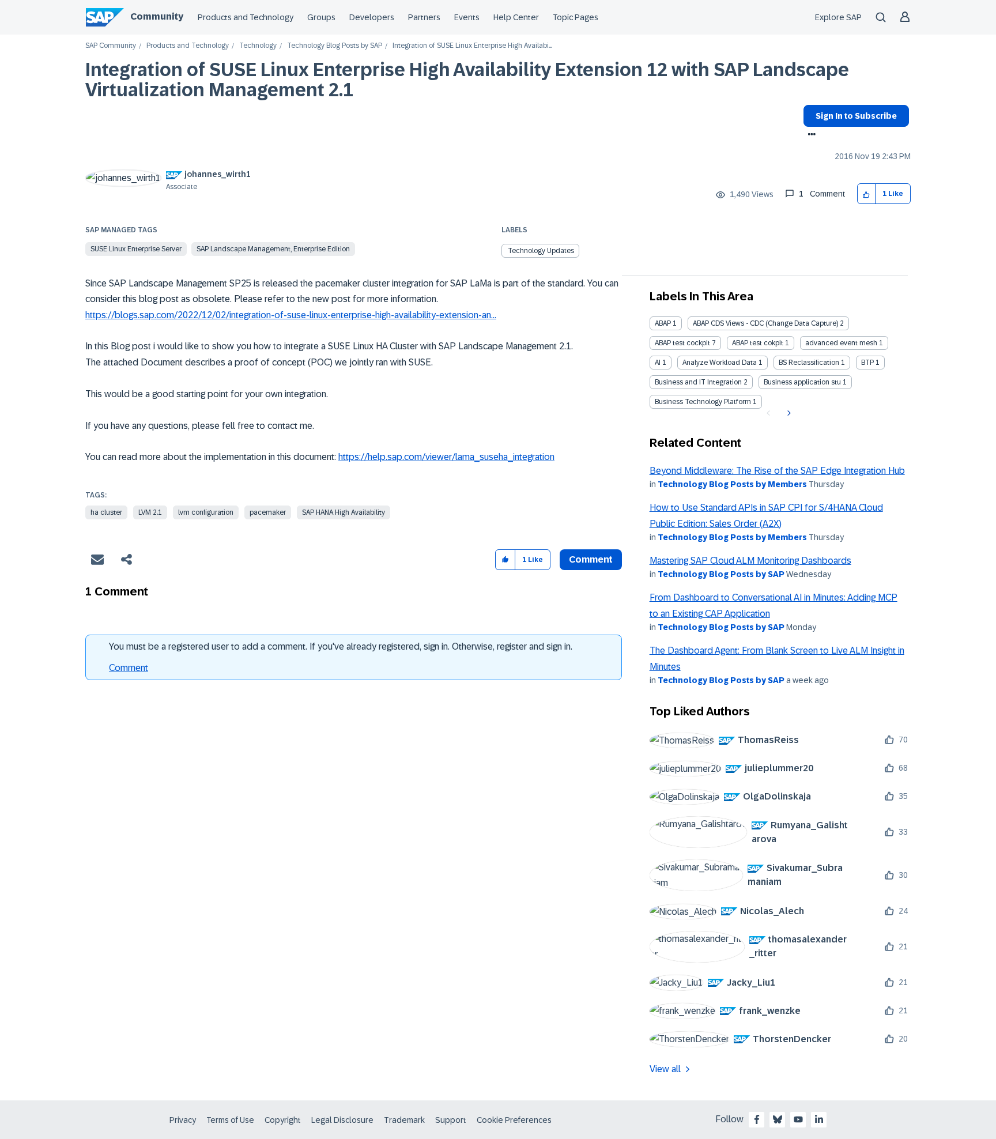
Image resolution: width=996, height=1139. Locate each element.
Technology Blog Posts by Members (732, 484)
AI (658, 363)
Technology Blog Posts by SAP (334, 46)
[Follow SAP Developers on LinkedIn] (819, 1119)
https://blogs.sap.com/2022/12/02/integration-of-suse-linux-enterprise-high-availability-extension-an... (290, 315)
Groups (321, 17)
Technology (258, 46)
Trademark (404, 1120)
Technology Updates (541, 251)
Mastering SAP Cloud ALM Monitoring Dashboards (750, 560)
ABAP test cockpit (682, 343)
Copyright (283, 1120)
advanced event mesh (841, 343)
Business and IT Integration (698, 382)
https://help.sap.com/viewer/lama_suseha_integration (446, 457)
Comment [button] (591, 559)
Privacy (182, 1120)
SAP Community (110, 46)
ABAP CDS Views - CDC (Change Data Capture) (765, 323)
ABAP (663, 323)
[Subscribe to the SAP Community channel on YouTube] (798, 1119)
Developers (371, 17)
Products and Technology (245, 17)
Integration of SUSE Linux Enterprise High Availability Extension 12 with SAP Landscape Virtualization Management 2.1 (467, 79)
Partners (424, 17)
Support (450, 1120)
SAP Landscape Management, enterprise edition (273, 249)
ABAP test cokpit (757, 343)
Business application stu (802, 382)
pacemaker (268, 512)
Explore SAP (838, 17)
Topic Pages (575, 17)
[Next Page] (787, 413)
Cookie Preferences (514, 1120)
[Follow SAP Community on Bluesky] (777, 1119)
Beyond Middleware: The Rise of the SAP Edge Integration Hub (777, 471)
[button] (867, 194)
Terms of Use (230, 1120)
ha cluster (106, 512)
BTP (867, 363)
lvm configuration (205, 512)
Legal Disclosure (342, 1120)
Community (156, 16)
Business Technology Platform (703, 402)
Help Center (516, 17)
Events (467, 17)
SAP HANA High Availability (343, 512)
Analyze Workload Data (719, 363)
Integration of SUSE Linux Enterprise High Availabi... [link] (472, 46)
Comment (128, 668)
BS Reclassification (809, 363)
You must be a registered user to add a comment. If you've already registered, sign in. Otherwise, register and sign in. (340, 646)
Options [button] (809, 135)
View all (665, 1069)
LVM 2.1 (150, 512)
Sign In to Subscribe (856, 115)
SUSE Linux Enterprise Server (136, 249)
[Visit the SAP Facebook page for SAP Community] (756, 1119)
